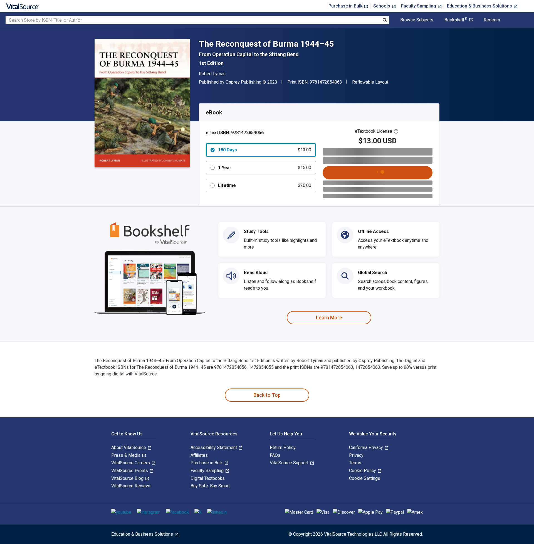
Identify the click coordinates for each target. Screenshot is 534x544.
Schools (382, 6)
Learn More (329, 317)
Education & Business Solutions (480, 6)
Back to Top (267, 395)
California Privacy (366, 447)
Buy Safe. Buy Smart (210, 485)
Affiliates (199, 455)
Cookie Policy (363, 470)
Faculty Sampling (419, 6)
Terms (355, 462)
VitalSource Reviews (131, 485)
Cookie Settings (364, 478)
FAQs (275, 455)
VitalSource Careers (131, 462)
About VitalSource (129, 447)
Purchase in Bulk (346, 6)
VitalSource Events (130, 470)
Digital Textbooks (208, 478)
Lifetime (264, 185)
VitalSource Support (290, 462)
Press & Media (126, 455)
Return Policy (283, 447)
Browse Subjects (416, 20)
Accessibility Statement (214, 447)
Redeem (492, 20)
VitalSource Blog (128, 478)
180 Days (264, 149)
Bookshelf (455, 20)
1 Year (264, 167)
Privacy (356, 455)
